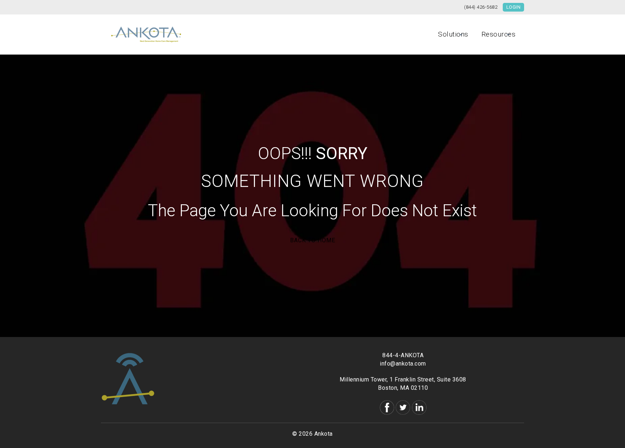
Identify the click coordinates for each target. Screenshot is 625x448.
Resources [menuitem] (498, 34)
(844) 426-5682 (480, 7)
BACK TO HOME (312, 240)
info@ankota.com (403, 363)
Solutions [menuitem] (453, 34)
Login (513, 7)
